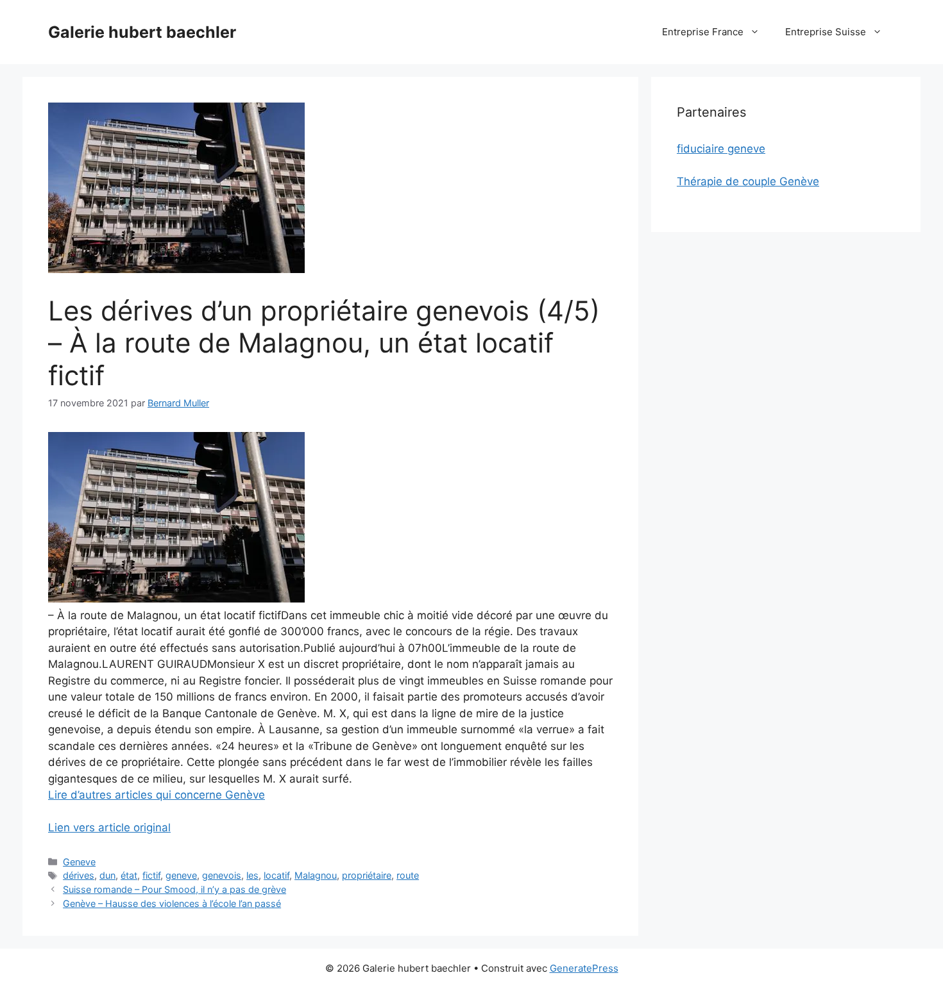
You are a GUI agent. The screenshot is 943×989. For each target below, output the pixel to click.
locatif (276, 875)
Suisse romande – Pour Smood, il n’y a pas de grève (174, 889)
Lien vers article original (109, 827)
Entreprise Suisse (825, 32)
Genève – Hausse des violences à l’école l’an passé (172, 903)
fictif (151, 875)
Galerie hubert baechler (142, 32)
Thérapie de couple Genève (748, 181)
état (129, 875)
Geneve (79, 861)
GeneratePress (584, 968)
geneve (181, 875)
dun (107, 875)
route (407, 875)
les (252, 875)
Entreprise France (702, 32)
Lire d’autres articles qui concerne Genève (156, 794)
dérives (78, 875)
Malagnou (315, 875)
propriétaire (366, 875)
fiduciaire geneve (721, 148)
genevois (221, 875)
